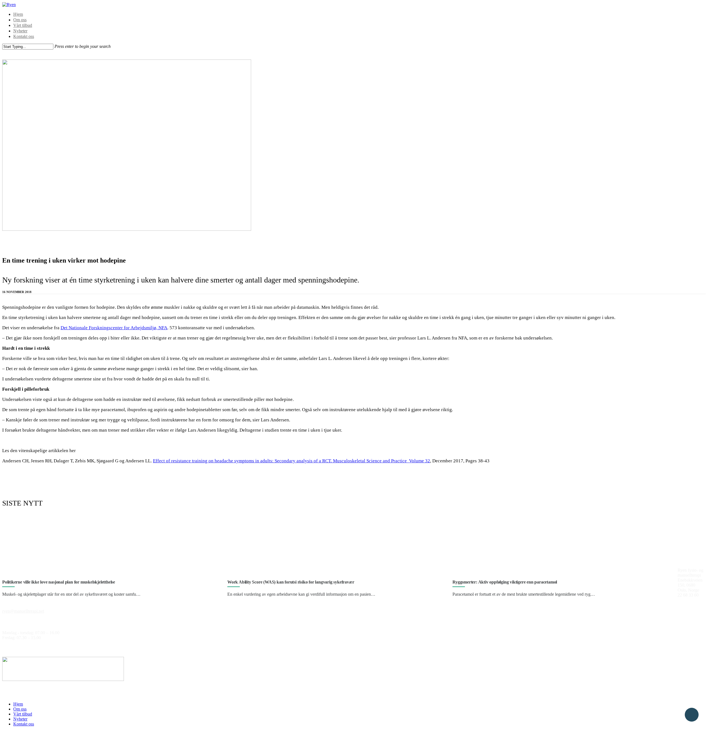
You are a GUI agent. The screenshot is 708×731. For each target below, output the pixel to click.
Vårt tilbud (22, 25)
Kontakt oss (23, 36)
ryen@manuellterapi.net (23, 611)
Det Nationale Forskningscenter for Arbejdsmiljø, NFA (114, 327)
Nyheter (20, 30)
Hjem (18, 14)
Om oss (20, 19)
